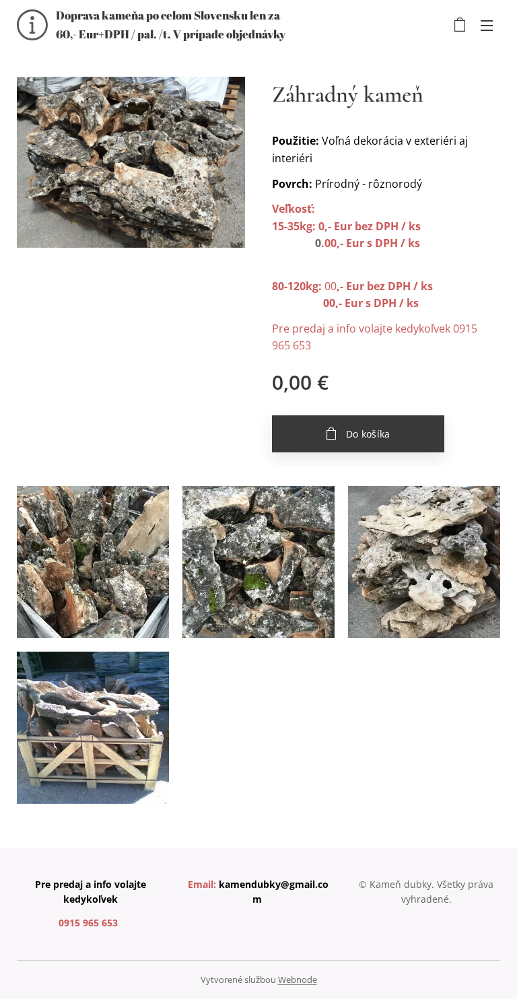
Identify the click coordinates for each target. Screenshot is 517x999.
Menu (486, 24)
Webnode (297, 979)
